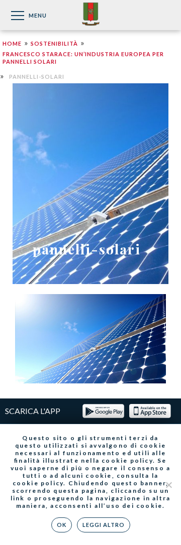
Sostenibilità (54, 43)
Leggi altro (103, 524)
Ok (61, 524)
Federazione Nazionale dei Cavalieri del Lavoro (90, 15)
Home (12, 43)
